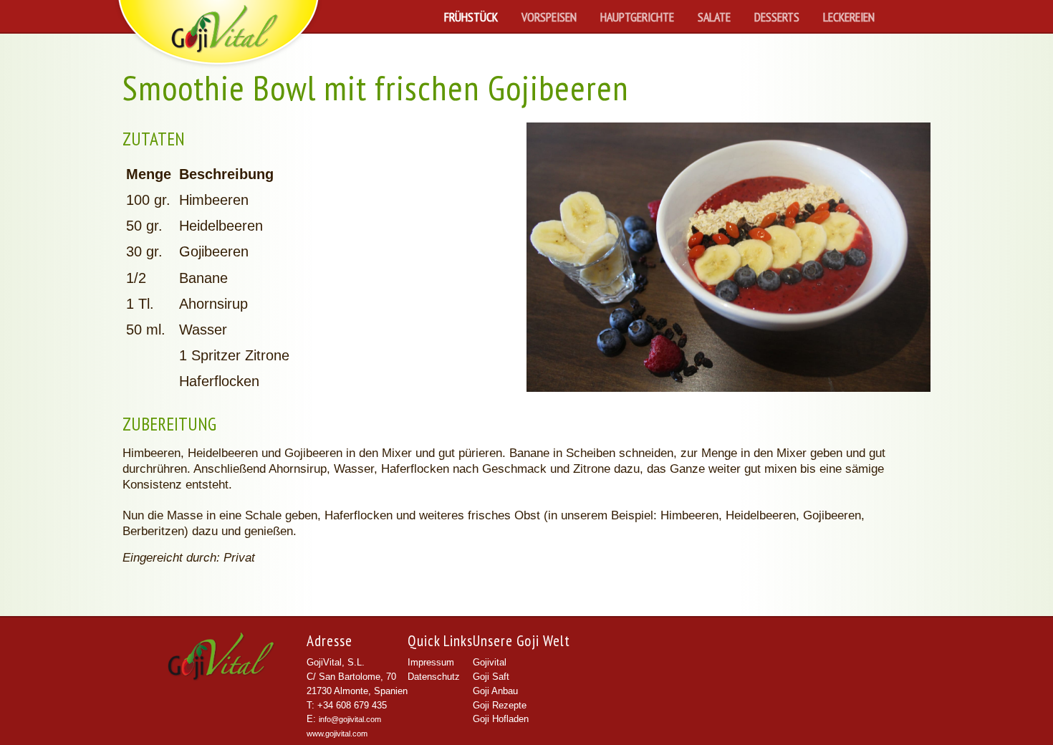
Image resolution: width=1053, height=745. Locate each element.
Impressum (431, 663)
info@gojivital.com (350, 719)
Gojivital (489, 663)
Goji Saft (491, 677)
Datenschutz (434, 677)
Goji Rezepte (499, 706)
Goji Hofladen (501, 719)
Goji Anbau (495, 691)
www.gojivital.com (337, 733)
